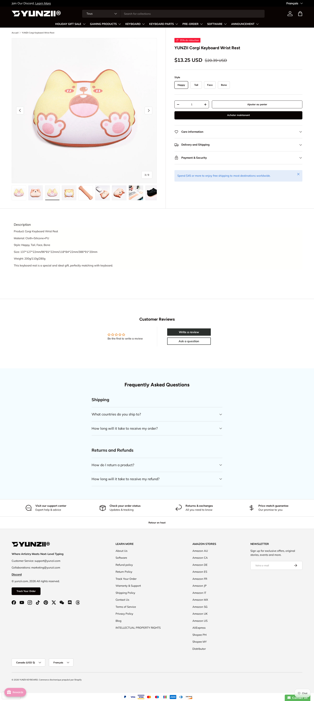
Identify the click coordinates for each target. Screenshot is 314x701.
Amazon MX (200, 599)
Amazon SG (200, 606)
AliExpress (199, 627)
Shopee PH (199, 634)
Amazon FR (199, 579)
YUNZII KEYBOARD (28, 679)
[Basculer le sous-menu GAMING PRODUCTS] (119, 24)
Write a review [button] (189, 332)
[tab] (22, 225)
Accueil (15, 32)
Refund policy (124, 565)
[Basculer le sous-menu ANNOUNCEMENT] (257, 24)
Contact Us (122, 599)
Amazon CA (200, 557)
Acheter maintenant (238, 115)
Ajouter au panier (257, 104)
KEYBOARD (132, 24)
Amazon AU (200, 551)
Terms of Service (126, 606)
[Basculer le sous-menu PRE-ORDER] (201, 24)
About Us (121, 551)
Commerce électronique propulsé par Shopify (60, 679)
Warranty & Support (128, 585)
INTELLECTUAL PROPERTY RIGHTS (138, 627)
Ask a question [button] (189, 341)
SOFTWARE (214, 24)
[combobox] (173, 14)
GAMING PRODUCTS (103, 24)
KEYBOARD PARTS (161, 24)
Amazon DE (200, 565)
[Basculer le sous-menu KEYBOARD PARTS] (176, 24)
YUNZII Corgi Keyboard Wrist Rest (38, 32)
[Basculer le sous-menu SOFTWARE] (225, 24)
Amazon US (200, 620)
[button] (300, 14)
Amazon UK (200, 613)
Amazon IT (199, 592)
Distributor (199, 648)
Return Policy (124, 571)
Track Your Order (26, 591)
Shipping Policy (125, 592)
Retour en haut (157, 522)
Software (121, 557)
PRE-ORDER (190, 24)
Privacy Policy (124, 613)
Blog (118, 620)
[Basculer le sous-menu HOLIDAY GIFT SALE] (84, 24)
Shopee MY (199, 641)
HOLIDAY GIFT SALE (68, 24)
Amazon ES (199, 571)
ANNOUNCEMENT (242, 24)
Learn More (43, 3)
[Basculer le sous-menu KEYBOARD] (143, 24)
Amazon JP (199, 585)
